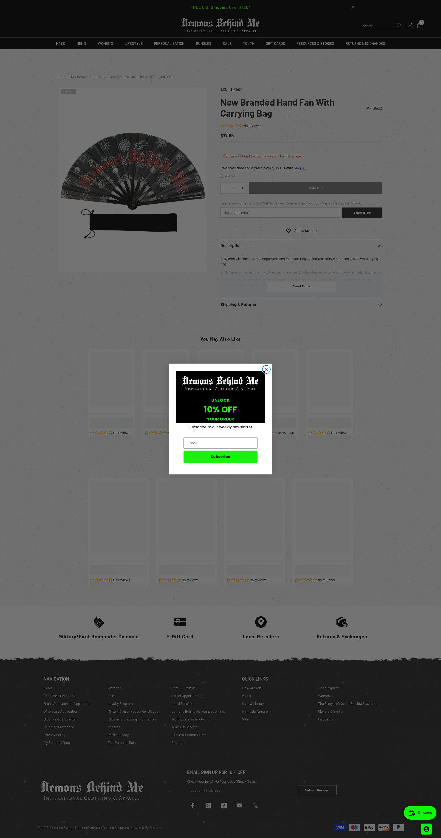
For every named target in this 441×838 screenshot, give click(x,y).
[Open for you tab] (426, 829)
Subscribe (220, 456)
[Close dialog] (266, 369)
